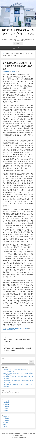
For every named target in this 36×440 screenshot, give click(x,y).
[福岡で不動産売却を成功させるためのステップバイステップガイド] (18, 27)
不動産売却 (6, 419)
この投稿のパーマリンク (13, 329)
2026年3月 (6, 403)
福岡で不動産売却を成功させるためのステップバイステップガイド (18, 33)
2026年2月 (6, 404)
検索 (3, 359)
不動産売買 (11, 328)
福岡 (21, 328)
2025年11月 (6, 410)
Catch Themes (22, 437)
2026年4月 (6, 401)
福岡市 (5, 426)
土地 (26, 328)
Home (4, 53)
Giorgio (13, 71)
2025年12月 (6, 408)
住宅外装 (17, 328)
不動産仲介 (6, 417)
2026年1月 (6, 406)
